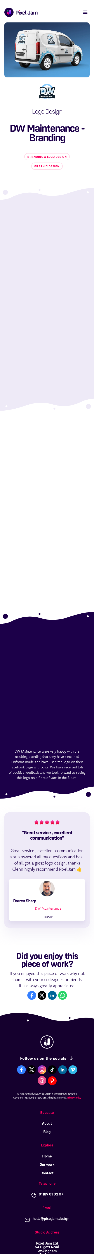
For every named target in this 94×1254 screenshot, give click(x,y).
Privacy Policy (74, 1097)
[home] (20, 12)
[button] (85, 12)
